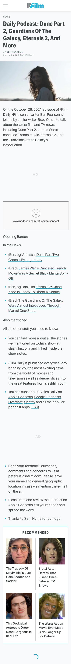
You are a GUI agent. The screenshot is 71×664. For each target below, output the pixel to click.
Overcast (15, 402)
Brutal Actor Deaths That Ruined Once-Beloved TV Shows (48, 577)
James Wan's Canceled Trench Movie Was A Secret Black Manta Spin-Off (38, 273)
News (6, 17)
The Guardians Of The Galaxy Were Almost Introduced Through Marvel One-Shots (35, 305)
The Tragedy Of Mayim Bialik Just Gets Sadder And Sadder (18, 575)
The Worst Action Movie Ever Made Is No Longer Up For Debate (51, 630)
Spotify (29, 402)
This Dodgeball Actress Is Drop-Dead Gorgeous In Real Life (19, 629)
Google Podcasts (47, 397)
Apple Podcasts (20, 397)
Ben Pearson (15, 52)
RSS (34, 407)
